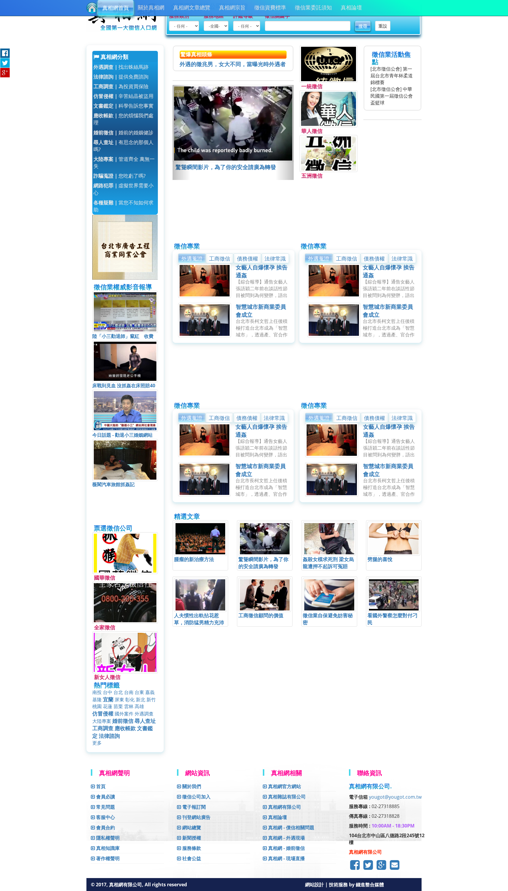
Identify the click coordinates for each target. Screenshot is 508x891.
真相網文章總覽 (191, 7)
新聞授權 (191, 838)
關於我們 (191, 786)
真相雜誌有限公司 (286, 796)
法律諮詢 (109, 735)
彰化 (130, 699)
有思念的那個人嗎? (123, 146)
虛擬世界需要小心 (123, 189)
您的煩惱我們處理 (123, 119)
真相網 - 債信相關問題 (290, 827)
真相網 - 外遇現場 (286, 838)
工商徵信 (219, 258)
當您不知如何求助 (123, 206)
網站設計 (315, 884)
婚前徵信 (122, 720)
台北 (118, 692)
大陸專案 (101, 721)
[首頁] (92, 8)
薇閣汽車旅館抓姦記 (113, 484)
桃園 (97, 706)
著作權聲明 (107, 858)
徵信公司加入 (195, 796)
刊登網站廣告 (195, 817)
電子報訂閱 (193, 807)
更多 (97, 743)
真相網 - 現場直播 (286, 858)
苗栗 (118, 706)
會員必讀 (105, 796)
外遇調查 (144, 713)
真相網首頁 (115, 7)
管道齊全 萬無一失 (124, 162)
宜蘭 (108, 699)
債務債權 (247, 258)
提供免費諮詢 (120, 76)
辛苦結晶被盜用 (123, 96)
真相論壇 (351, 7)
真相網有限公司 (284, 807)
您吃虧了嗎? (119, 175)
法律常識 (275, 258)
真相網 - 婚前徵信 (286, 848)
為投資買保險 (120, 86)
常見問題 (105, 807)
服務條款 (191, 848)
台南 (128, 692)
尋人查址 (145, 720)
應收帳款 (125, 728)
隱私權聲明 (107, 838)
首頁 (100, 786)
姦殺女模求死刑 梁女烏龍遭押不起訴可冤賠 (328, 563)
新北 (140, 699)
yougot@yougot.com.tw (395, 797)
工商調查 (102, 728)
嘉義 (150, 692)
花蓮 (107, 706)
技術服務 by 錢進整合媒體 (356, 884)
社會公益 (191, 858)
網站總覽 (191, 827)
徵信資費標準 (270, 7)
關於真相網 (151, 7)
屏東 (119, 699)
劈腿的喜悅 (379, 559)
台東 (139, 692)
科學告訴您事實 (123, 105)
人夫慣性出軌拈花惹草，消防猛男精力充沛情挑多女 (199, 622)
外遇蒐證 (192, 258)
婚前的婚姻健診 (123, 132)
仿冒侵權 (102, 713)
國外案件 (124, 713)
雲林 (128, 706)
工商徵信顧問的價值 (260, 615)
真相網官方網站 (284, 786)
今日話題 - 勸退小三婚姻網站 (122, 435)
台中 (107, 692)
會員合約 (105, 827)
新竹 (151, 699)
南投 (97, 692)
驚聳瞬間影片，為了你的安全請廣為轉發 (226, 167)
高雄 (139, 706)
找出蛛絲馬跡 (120, 67)
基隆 (97, 699)
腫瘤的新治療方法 (194, 559)
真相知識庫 (107, 848)
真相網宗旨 (232, 7)
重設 (382, 26)
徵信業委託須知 (313, 7)
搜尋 (362, 26)
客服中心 (105, 817)
